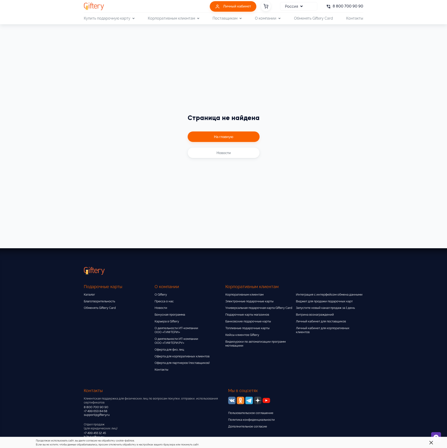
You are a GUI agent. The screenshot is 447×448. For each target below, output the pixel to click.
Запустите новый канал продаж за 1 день (325, 308)
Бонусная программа (170, 314)
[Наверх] (14, 433)
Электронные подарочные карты (249, 301)
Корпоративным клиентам (244, 294)
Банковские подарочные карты (248, 321)
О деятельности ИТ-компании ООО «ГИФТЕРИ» (176, 330)
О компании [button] (265, 18)
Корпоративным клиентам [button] (171, 18)
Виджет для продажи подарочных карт (324, 301)
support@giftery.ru (97, 415)
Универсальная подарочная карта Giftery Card (258, 308)
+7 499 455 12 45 (95, 433)
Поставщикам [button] (225, 18)
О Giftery (161, 294)
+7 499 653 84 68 (95, 411)
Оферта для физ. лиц (169, 349)
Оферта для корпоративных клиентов (182, 356)
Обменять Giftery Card (313, 18)
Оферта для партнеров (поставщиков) (182, 363)
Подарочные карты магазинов (247, 314)
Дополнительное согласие (247, 426)
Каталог (89, 294)
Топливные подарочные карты (247, 328)
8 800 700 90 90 (96, 407)
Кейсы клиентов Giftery (242, 335)
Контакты (354, 18)
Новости (161, 308)
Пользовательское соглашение (250, 413)
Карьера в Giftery (167, 321)
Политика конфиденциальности (251, 419)
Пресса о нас (164, 301)
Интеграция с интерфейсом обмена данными (329, 294)
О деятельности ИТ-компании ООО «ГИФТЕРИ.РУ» (176, 341)
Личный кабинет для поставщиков (321, 321)
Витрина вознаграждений (315, 314)
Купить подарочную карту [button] (107, 18)
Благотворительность (99, 301)
